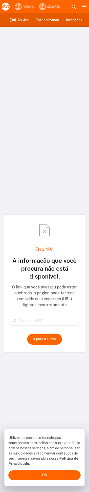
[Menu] (84, 7)
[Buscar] (15, 321)
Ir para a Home (44, 339)
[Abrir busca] (74, 7)
